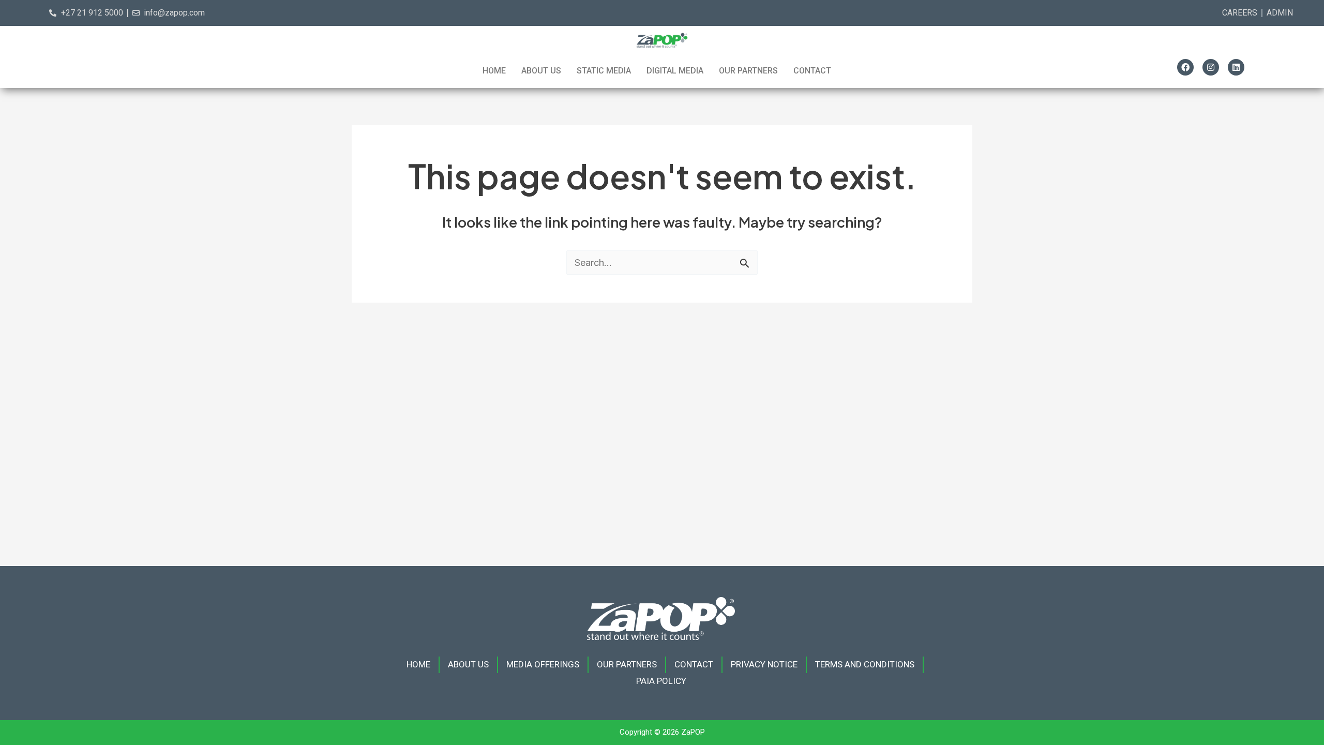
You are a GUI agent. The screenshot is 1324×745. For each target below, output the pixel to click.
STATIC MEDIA (604, 71)
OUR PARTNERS (748, 71)
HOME (494, 71)
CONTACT (812, 71)
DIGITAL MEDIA (674, 71)
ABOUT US (541, 71)
